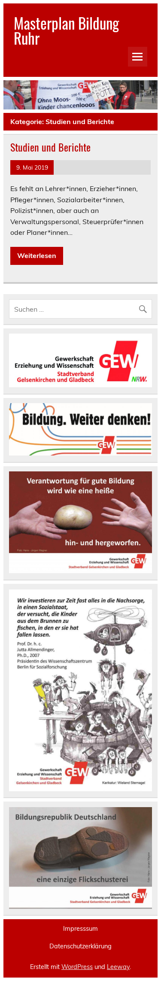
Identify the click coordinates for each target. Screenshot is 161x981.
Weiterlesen (36, 255)
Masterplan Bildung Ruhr (66, 30)
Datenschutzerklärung (80, 946)
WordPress (77, 967)
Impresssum (80, 929)
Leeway (118, 967)
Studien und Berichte (50, 147)
